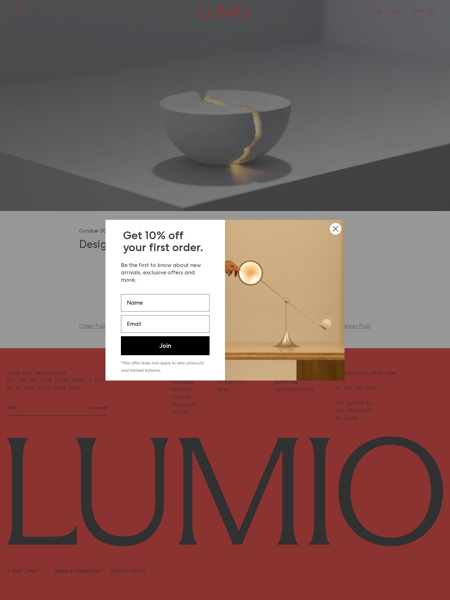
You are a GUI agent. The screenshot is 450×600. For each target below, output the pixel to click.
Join (165, 346)
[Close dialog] (335, 229)
